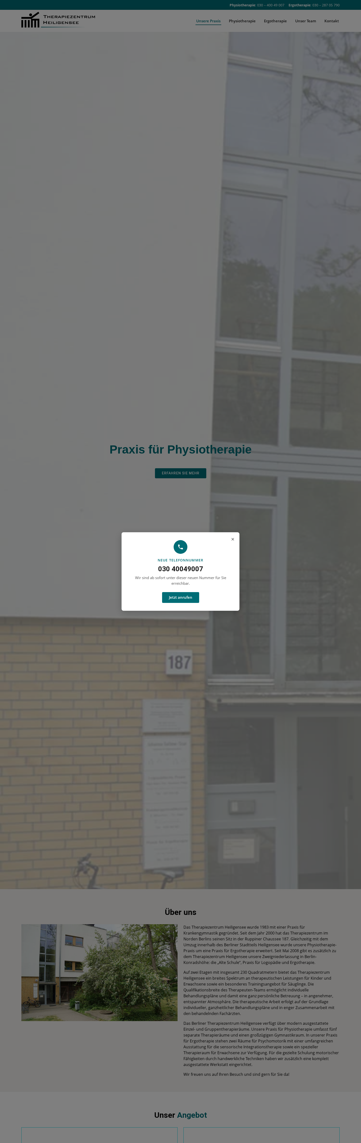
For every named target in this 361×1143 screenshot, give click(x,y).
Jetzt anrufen (180, 597)
